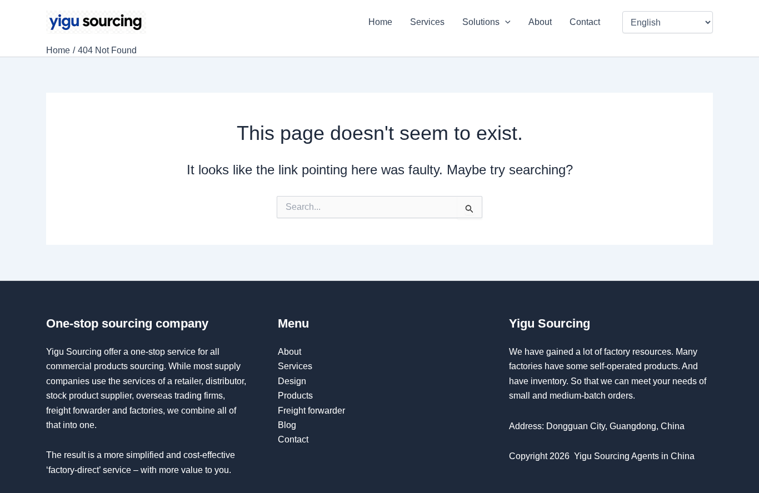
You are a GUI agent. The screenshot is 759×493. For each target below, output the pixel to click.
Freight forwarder (311, 410)
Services (427, 22)
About (540, 22)
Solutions (481, 22)
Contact (586, 22)
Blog (287, 425)
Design (292, 381)
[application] (505, 22)
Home (380, 22)
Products (295, 395)
